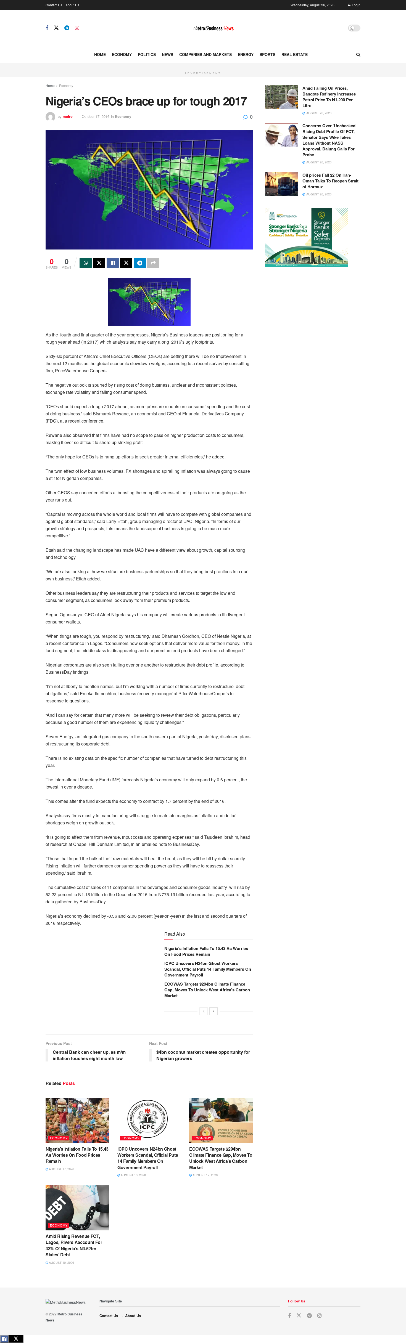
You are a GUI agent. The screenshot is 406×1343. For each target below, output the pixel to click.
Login (355, 4)
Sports (267, 54)
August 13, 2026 (133, 1175)
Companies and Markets (205, 54)
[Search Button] (358, 54)
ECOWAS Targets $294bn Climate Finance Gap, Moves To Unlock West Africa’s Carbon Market (207, 990)
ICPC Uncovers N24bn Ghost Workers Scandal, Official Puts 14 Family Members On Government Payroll (207, 969)
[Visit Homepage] (213, 28)
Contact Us (54, 4)
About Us (72, 4)
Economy (122, 54)
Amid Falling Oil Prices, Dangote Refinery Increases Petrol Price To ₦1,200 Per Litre (329, 96)
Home (100, 54)
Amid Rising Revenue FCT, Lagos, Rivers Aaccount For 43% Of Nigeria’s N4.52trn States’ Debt (74, 1245)
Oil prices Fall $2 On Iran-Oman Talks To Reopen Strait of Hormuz (330, 181)
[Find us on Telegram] (66, 28)
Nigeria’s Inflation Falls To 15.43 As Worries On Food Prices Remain (206, 951)
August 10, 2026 (61, 1262)
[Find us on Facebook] (47, 28)
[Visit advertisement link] (203, 66)
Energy (246, 54)
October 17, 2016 (95, 116)
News (167, 54)
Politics (147, 54)
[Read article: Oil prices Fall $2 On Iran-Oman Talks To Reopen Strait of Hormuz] (281, 184)
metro (68, 116)
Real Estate (294, 54)
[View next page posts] (213, 1011)
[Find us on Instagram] (77, 28)
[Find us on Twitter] (56, 28)
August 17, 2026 (61, 1169)
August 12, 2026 (205, 1175)
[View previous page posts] (203, 1011)
